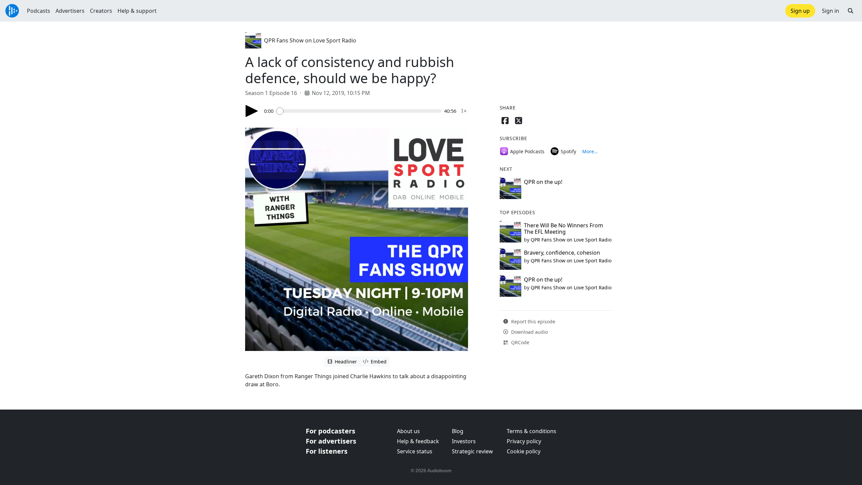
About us (408, 431)
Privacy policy (524, 441)
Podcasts (38, 10)
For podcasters (330, 430)
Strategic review (472, 451)
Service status (414, 451)
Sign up (800, 10)
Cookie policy (523, 451)
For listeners (326, 451)
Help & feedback (418, 441)
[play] (252, 111)
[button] (850, 11)
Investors (464, 441)
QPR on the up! (543, 182)
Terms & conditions (531, 431)
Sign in (830, 10)
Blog (457, 431)
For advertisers (331, 441)
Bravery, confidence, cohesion (562, 252)
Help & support (137, 10)
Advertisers (70, 10)
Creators (101, 10)
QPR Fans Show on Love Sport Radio (310, 40)
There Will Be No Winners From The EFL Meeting (563, 228)
